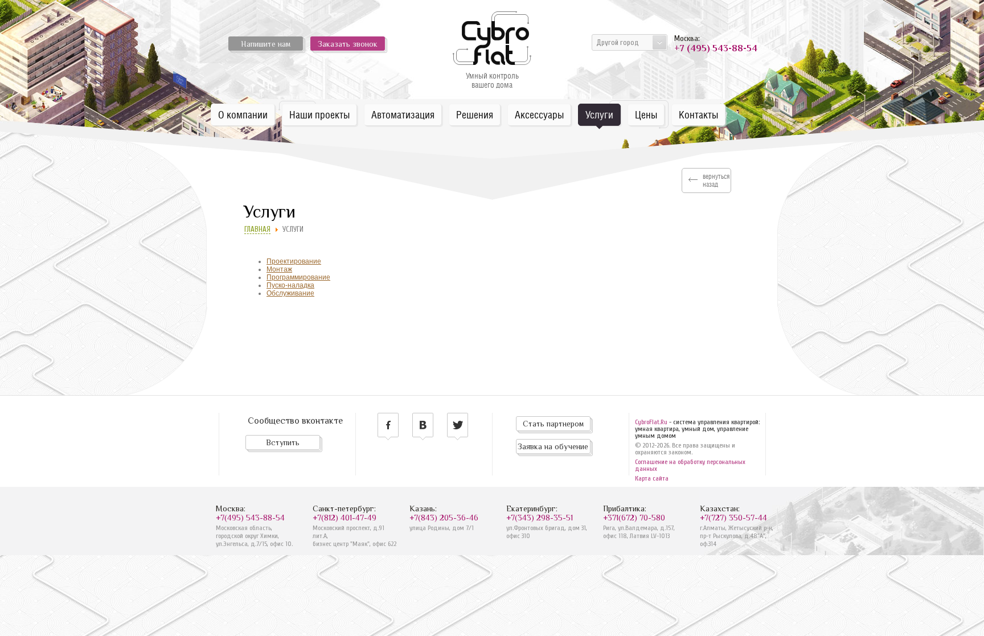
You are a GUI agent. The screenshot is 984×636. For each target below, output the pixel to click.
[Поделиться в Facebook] (388, 426)
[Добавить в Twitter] (457, 426)
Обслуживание (290, 293)
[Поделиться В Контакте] (422, 426)
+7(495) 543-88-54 (250, 517)
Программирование (298, 277)
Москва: (714, 44)
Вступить (283, 442)
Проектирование (293, 261)
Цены (646, 115)
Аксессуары (539, 115)
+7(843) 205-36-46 (443, 517)
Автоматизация (402, 115)
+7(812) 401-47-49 (344, 517)
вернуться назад (716, 180)
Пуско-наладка (290, 285)
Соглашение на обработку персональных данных (690, 465)
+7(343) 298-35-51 (539, 517)
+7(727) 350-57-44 (733, 517)
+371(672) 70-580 (634, 517)
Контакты (698, 115)
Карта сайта (652, 478)
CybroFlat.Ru (651, 422)
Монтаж (279, 269)
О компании (243, 115)
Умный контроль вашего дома (492, 80)
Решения (474, 115)
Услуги (599, 115)
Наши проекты (319, 115)
